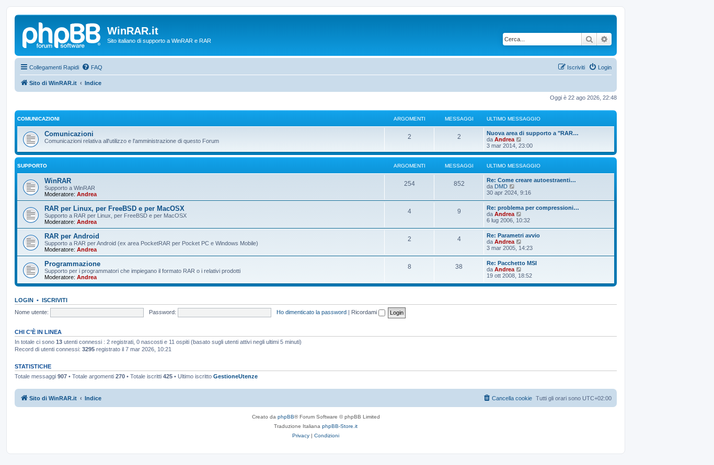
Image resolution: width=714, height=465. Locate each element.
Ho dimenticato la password (312, 312)
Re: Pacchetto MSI (512, 263)
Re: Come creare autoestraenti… (531, 180)
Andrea (504, 139)
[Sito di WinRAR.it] (62, 34)
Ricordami (364, 312)
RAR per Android (71, 236)
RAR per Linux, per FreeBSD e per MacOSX (114, 208)
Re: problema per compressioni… (533, 208)
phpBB (286, 417)
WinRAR (57, 181)
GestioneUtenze (235, 376)
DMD (501, 186)
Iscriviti (54, 300)
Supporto (32, 166)
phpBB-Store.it (340, 426)
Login (24, 300)
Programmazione (72, 264)
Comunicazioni (38, 119)
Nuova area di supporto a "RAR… (533, 133)
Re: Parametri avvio (513, 235)
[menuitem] (92, 67)
